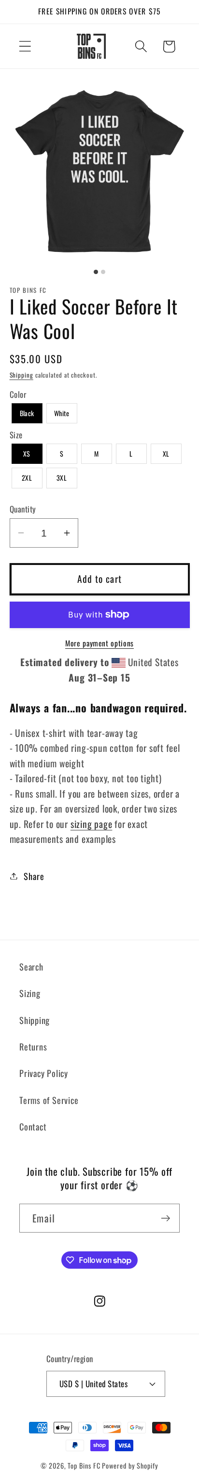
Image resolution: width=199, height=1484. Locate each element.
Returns (33, 1046)
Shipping (21, 375)
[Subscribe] (165, 1218)
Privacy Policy (43, 1072)
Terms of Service (48, 1099)
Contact (32, 1126)
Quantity (23, 508)
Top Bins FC (84, 1465)
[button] (25, 46)
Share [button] (34, 875)
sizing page (92, 824)
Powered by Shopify (130, 1465)
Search (31, 966)
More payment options (99, 643)
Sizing (30, 992)
